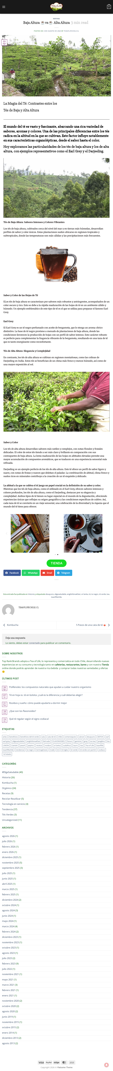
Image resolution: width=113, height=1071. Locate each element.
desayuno (50, 594)
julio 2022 (7, 968)
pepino (31, 745)
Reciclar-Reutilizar (11, 798)
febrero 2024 (8, 931)
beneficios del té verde (29, 737)
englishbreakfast (73, 594)
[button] (3, 6)
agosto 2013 (8, 1043)
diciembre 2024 (10, 899)
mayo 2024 (7, 921)
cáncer (81, 737)
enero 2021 (8, 995)
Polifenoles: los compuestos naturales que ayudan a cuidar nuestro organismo (50, 687)
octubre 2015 (9, 1027)
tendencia (20, 750)
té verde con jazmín (88, 750)
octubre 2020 (9, 1006)
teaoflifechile (56, 597)
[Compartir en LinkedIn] (69, 584)
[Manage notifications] (106, 1065)
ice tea (92, 741)
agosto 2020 (8, 1011)
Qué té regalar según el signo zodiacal (29, 719)
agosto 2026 (8, 836)
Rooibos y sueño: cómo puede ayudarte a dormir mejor (38, 703)
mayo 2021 (7, 979)
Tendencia (7, 809)
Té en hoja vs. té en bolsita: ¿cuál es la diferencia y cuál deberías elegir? (46, 695)
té (90, 594)
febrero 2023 (8, 963)
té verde (102, 594)
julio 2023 (7, 958)
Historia (56, 19)
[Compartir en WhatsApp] (44, 584)
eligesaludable (60, 594)
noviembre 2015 (10, 1022)
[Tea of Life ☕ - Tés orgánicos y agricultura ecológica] (56, 7)
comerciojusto (70, 737)
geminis (78, 741)
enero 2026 (8, 852)
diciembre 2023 (10, 937)
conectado (34, 643)
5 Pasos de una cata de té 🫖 (91, 625)
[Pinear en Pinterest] (64, 584)
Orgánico (7, 788)
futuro (69, 741)
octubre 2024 (9, 905)
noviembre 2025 (10, 862)
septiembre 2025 (11, 867)
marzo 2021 (8, 984)
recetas (39, 745)
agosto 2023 (8, 952)
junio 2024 (7, 915)
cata (43, 737)
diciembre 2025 (10, 857)
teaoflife (99, 745)
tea (108, 594)
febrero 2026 (8, 846)
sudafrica (67, 745)
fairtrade (46, 741)
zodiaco (102, 750)
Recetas (6, 793)
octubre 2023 (9, 947)
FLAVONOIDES (58, 741)
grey (86, 741)
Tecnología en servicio (13, 803)
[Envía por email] (59, 584)
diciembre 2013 (10, 1037)
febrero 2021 (8, 990)
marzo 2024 (8, 926)
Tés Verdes (8, 814)
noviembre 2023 (10, 942)
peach (22, 745)
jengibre (101, 741)
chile (60, 737)
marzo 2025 (8, 889)
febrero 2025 (8, 894)
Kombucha (12, 625)
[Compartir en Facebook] (49, 584)
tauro (75, 745)
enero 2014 (8, 1032)
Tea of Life (90, 745)
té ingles (64, 750)
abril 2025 (7, 883)
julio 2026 (7, 841)
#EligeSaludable (10, 772)
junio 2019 (7, 1016)
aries (5, 737)
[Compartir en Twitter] (54, 584)
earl (107, 737)
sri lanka (84, 594)
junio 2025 (7, 878)
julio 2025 (7, 873)
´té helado (7, 754)
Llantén (14, 745)
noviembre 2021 (10, 974)
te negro (94, 594)
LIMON (6, 745)
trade (52, 750)
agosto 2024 (8, 910)
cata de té (52, 737)
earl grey (6, 741)
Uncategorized (9, 819)
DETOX (100, 737)
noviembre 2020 (10, 1000)
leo (108, 741)
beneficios (13, 737)
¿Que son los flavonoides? (22, 711)
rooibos (48, 745)
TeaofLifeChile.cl (71, 31)
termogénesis (41, 750)
